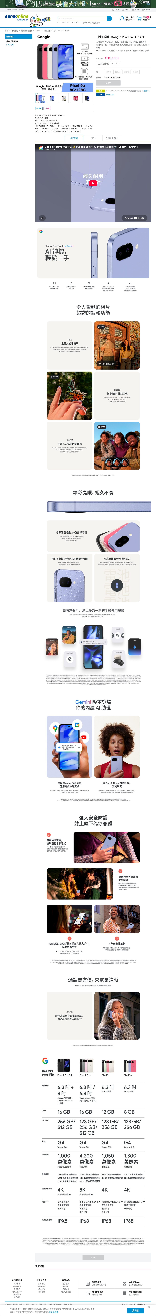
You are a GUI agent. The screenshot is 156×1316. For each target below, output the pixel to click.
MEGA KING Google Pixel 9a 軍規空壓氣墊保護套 (127, 91)
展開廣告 (146, 2)
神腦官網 (17, 1284)
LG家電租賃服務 (94, 23)
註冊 (132, 17)
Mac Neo (72, 23)
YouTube (137, 10)
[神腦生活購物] (28, 19)
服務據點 (15, 10)
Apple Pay (115, 64)
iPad (66, 23)
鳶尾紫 (126, 72)
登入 (127, 17)
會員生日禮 (41, 1286)
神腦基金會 (17, 1286)
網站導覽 (17, 1297)
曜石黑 (108, 72)
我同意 (135, 1310)
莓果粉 (117, 72)
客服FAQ (66, 1286)
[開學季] (78, 4)
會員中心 (128, 20)
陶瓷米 (135, 72)
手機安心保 (110, 94)
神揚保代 (21, 10)
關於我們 (17, 1289)
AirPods (79, 23)
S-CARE (117, 10)
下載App (8, 10)
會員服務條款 (17, 1292)
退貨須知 (66, 1284)
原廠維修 (66, 1289)
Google (11, 45)
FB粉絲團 (147, 10)
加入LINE (127, 10)
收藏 (47, 108)
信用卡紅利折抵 (103, 64)
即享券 (85, 23)
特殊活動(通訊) (12, 41)
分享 (39, 108)
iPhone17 (60, 23)
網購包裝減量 (66, 1292)
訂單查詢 (41, 1289)
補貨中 (108, 83)
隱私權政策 (17, 1294)
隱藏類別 (10, 36)
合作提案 (41, 1292)
